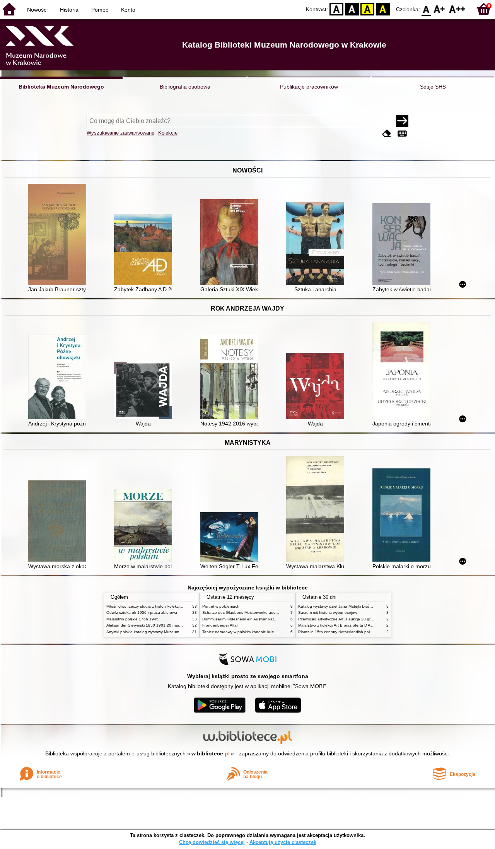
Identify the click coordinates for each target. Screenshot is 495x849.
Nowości (37, 10)
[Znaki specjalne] (402, 133)
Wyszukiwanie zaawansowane (120, 133)
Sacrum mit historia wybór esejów (327, 612)
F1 (439, 8)
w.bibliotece (210, 753)
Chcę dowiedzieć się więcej (212, 842)
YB (367, 8)
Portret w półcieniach (220, 606)
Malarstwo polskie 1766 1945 (132, 619)
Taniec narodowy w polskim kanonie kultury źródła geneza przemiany (263, 632)
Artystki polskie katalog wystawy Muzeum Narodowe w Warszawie (164, 632)
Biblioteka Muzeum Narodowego (61, 87)
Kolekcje (168, 133)
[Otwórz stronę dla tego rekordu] (59, 235)
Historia (69, 10)
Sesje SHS (433, 87)
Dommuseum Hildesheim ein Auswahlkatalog (242, 619)
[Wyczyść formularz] (387, 133)
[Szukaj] (402, 121)
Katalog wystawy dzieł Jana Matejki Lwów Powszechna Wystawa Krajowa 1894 (368, 606)
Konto (128, 10)
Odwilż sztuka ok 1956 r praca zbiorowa (141, 612)
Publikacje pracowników (309, 87)
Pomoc (99, 10)
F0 (426, 8)
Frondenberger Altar (220, 625)
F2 (457, 8)
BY (383, 8)
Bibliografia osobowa (185, 87)
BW (352, 8)
